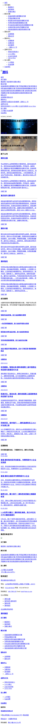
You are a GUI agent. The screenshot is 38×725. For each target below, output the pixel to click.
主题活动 (11, 43)
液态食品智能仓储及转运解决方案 (19, 29)
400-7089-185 (12, 591)
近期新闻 (11, 40)
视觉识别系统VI (13, 52)
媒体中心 (4, 99)
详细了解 (4, 133)
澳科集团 (4, 613)
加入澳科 (4, 108)
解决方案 (4, 84)
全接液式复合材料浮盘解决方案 (18, 27)
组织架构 (11, 9)
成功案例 (11, 45)
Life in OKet (12, 58)
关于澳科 (4, 79)
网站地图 (26, 715)
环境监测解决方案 (14, 18)
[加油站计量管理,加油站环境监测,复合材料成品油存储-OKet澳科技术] (4, 72)
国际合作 (11, 36)
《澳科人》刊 (12, 47)
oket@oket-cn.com (26, 591)
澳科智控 (7, 605)
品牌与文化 (4, 104)
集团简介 (11, 7)
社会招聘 (11, 64)
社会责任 (7, 67)
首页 (5, 3)
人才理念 (11, 62)
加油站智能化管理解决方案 (17, 16)
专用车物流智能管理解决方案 (17, 23)
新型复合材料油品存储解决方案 (18, 20)
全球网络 (11, 34)
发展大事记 (11, 11)
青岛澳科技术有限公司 (8, 580)
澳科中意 (7, 603)
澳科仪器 (7, 599)
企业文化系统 (12, 56)
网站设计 (4, 719)
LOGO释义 (11, 54)
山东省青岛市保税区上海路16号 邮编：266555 (20, 584)
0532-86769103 (9, 588)
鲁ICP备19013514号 (14, 722)
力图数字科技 (12, 719)
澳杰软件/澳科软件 (10, 601)
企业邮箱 (4, 609)
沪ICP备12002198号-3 (8, 572)
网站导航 (10, 609)
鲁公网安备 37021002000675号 (12, 715)
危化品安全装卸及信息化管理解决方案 (20, 25)
